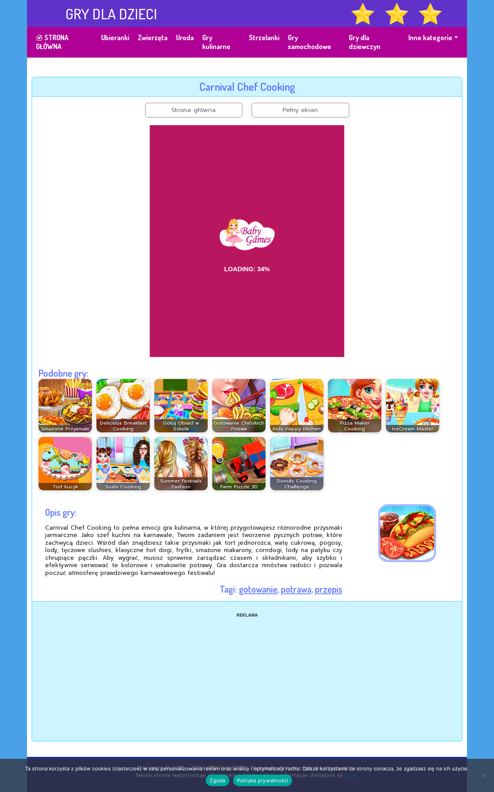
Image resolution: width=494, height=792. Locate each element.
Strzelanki (264, 37)
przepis (328, 589)
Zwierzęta (152, 37)
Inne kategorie (430, 37)
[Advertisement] (247, 672)
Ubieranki (115, 37)
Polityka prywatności (262, 780)
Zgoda (217, 780)
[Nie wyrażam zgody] (484, 775)
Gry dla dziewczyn (365, 42)
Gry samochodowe (309, 42)
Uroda (185, 37)
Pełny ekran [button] (300, 110)
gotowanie (258, 589)
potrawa (296, 589)
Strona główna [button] (193, 110)
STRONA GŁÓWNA (52, 42)
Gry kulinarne (216, 42)
